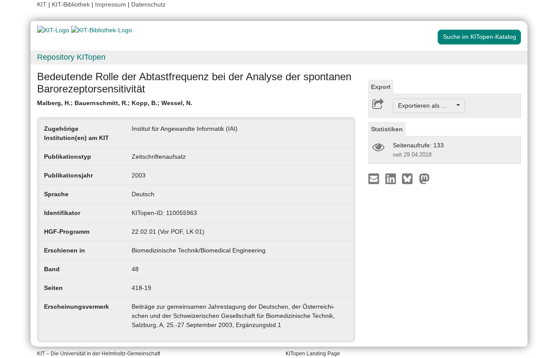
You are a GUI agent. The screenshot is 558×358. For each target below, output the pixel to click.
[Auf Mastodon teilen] (424, 178)
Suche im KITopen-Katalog (479, 36)
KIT (42, 4)
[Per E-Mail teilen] (374, 178)
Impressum (110, 4)
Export (381, 86)
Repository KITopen (71, 57)
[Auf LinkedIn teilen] (391, 178)
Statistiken (387, 129)
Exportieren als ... (426, 105)
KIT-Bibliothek (72, 4)
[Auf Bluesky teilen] (409, 178)
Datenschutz (148, 4)
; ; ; (114, 102)
